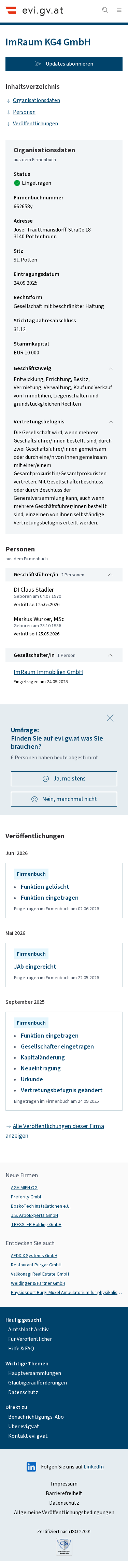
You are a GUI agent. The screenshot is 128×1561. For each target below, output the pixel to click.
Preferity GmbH (27, 1197)
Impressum (64, 1484)
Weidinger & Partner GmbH (38, 1283)
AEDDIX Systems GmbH (34, 1255)
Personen (24, 112)
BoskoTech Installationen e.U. (41, 1206)
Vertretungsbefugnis (39, 421)
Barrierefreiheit (64, 1493)
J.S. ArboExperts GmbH (34, 1215)
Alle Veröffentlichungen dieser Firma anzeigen (54, 1131)
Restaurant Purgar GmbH (36, 1265)
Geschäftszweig (32, 368)
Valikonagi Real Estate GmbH (40, 1274)
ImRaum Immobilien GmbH (48, 672)
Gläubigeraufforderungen (37, 1383)
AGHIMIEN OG (24, 1187)
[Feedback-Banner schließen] (110, 718)
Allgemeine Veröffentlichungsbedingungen (64, 1512)
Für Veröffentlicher (30, 1339)
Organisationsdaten (36, 100)
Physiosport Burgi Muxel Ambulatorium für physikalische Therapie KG (67, 1292)
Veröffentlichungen (35, 123)
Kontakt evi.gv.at (28, 1436)
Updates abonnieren (69, 64)
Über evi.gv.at (23, 1426)
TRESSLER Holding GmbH (36, 1224)
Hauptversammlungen (34, 1373)
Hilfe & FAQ (21, 1348)
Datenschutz (23, 1392)
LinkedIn (94, 1467)
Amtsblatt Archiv (28, 1329)
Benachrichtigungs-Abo (36, 1417)
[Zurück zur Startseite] (34, 11)
